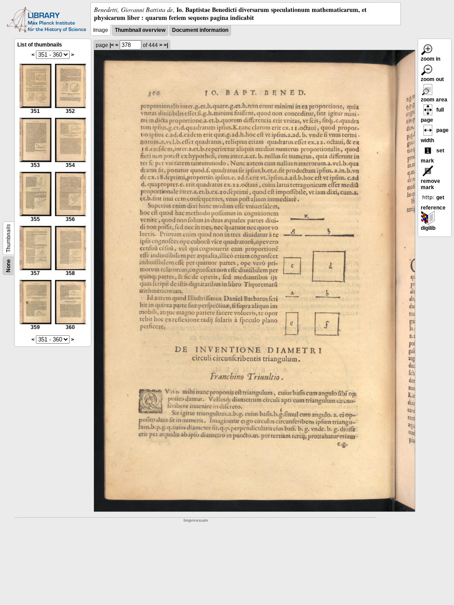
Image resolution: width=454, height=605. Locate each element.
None (8, 265)
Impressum (196, 520)
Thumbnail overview (140, 30)
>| (166, 45)
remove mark (430, 184)
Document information (200, 30)
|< (112, 45)
